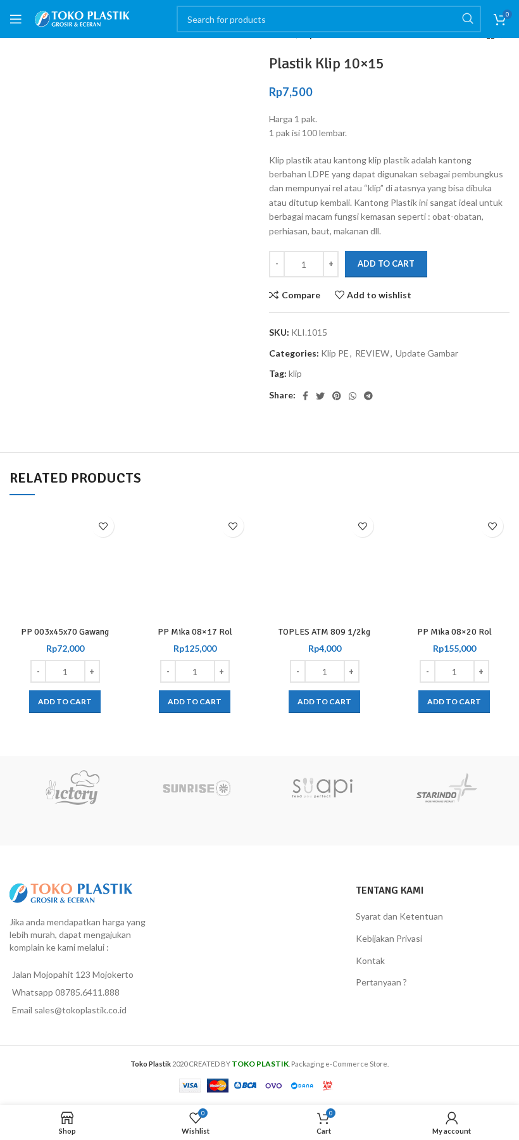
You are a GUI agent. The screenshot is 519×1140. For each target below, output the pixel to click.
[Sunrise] (197, 788)
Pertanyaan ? (381, 982)
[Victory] (72, 788)
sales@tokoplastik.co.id (80, 1009)
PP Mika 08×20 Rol (454, 631)
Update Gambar (427, 353)
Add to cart (386, 263)
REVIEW (372, 353)
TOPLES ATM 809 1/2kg (324, 631)
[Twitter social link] (320, 396)
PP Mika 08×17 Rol (195, 631)
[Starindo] (447, 788)
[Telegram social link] (368, 396)
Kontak (370, 960)
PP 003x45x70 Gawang (65, 631)
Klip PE (335, 353)
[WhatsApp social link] (352, 396)
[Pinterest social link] (336, 396)
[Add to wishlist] (103, 526)
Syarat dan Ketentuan (399, 916)
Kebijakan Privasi (389, 938)
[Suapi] (322, 788)
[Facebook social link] (305, 396)
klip (295, 373)
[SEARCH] (467, 19)
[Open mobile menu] (15, 19)
